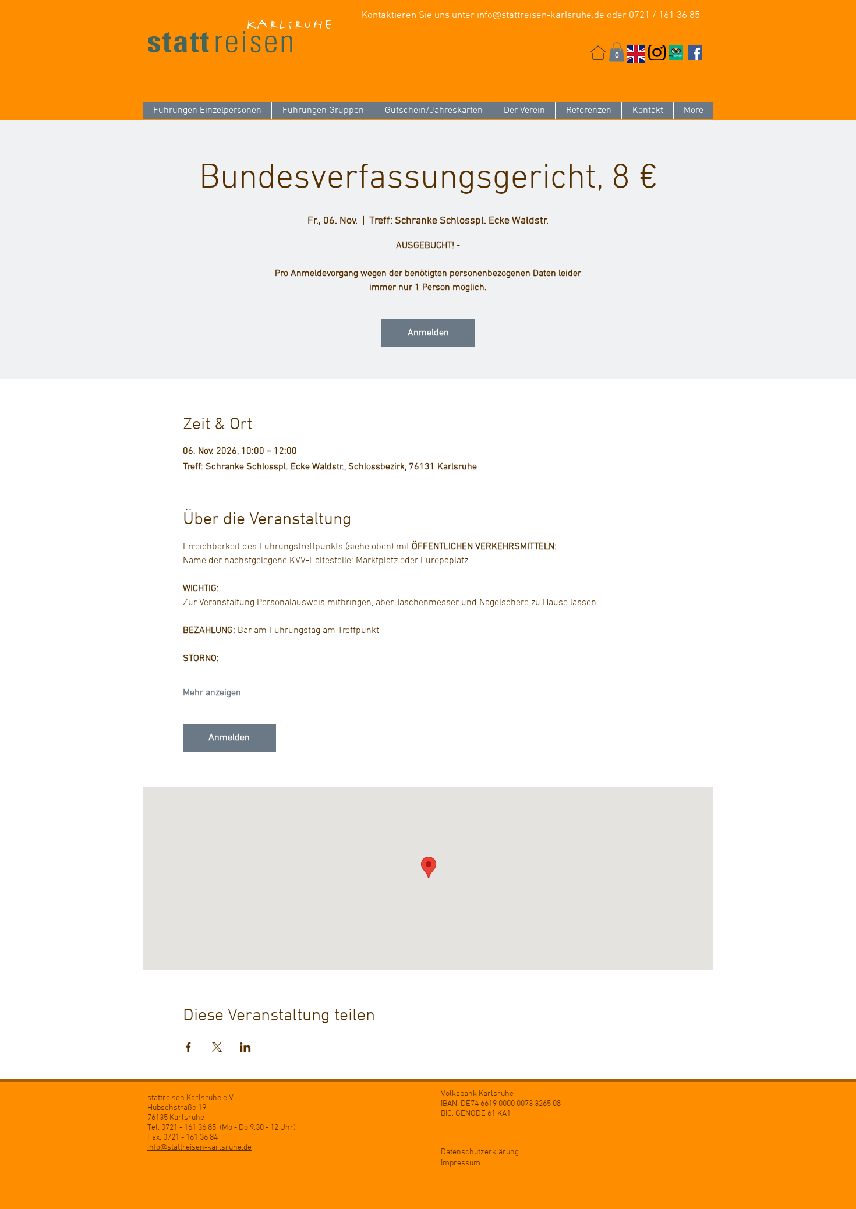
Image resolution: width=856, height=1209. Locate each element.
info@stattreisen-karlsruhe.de (540, 16)
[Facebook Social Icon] (695, 52)
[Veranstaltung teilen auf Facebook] (188, 1047)
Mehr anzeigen (212, 693)
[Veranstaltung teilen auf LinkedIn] (245, 1047)
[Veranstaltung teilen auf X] (216, 1047)
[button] (617, 51)
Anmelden (428, 333)
